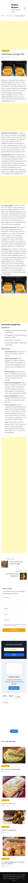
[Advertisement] (14, 35)
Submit (14, 654)
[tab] (4, 696)
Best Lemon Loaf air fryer (8, 803)
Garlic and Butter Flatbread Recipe (10, 769)
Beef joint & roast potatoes (8, 830)
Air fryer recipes (5, 50)
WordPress (17, 878)
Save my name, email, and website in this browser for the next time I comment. (14, 625)
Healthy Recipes (14, 6)
